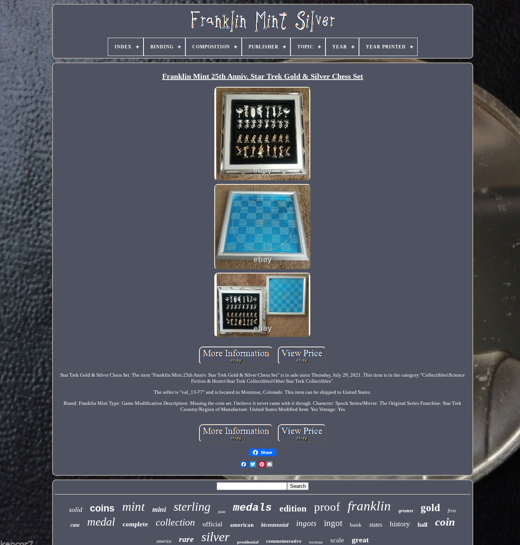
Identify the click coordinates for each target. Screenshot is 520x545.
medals (252, 508)
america (163, 541)
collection (175, 522)
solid (75, 509)
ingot (333, 523)
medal (101, 521)
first (452, 510)
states (375, 524)
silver (215, 537)
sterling (192, 506)
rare (186, 539)
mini (159, 509)
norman (316, 542)
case (75, 525)
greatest (406, 510)
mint (133, 506)
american (242, 525)
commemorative (283, 541)
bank (356, 525)
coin (445, 522)
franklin (369, 506)
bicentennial (275, 525)
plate (221, 512)
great (360, 539)
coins (102, 508)
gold (430, 507)
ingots (306, 523)
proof (327, 506)
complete (135, 524)
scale (337, 540)
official (212, 524)
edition (292, 508)
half (422, 524)
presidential (247, 542)
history (400, 524)
